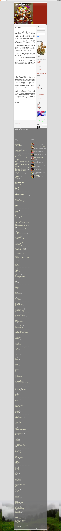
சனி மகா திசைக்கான (17, 328)
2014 (38, 85)
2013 (38, 86)
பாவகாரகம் (16, 438)
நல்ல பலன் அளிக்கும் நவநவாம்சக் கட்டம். (19, 405)
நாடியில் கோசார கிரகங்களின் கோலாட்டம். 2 (19, 418)
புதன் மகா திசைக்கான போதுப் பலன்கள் (19, 452)
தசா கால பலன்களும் (17, 350)
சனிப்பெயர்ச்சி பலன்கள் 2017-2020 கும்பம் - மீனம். (20, 331)
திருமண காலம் (16, 369)
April (38, 105)
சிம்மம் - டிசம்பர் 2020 (17, 336)
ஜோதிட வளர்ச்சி (16, 517)
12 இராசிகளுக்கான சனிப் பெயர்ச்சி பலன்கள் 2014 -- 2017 (21, 150)
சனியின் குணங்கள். (17, 333)
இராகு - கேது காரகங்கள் (17, 232)
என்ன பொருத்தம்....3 (17, 270)
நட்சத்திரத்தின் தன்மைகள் (17, 399)
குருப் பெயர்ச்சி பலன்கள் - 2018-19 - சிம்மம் (19, 308)
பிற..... (15, 446)
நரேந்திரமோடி (16, 404)
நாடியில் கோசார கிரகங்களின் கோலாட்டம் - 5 (19, 416)
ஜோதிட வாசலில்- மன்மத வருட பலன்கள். (19, 518)
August (39, 101)
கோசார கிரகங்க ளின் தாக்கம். (18, 319)
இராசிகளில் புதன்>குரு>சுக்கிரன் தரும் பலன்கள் (20, 242)
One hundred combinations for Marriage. (19, 194)
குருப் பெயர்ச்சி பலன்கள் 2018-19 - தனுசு (19, 314)
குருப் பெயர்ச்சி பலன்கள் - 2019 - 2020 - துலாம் (20, 311)
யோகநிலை (16, 483)
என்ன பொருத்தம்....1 (17, 268)
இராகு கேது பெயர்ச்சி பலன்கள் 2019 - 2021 (19, 238)
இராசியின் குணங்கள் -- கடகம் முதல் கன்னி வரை (20, 248)
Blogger (37, 528)
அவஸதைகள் (16, 211)
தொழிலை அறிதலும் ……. (17, 394)
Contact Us (38, 63)
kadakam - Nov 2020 (17, 187)
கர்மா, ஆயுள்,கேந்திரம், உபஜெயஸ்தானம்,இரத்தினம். (41, 94)
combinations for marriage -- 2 (18, 183)
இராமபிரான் (16, 250)
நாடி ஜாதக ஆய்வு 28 (17, 410)
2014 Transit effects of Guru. (18, 168)
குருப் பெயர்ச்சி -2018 (17, 303)
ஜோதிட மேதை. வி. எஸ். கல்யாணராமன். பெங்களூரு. (20, 515)
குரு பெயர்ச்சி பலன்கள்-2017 (18, 302)
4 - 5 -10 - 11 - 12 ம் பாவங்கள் (18, 176)
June (38, 103)
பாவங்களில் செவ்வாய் (17, 440)
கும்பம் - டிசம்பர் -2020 (17, 298)
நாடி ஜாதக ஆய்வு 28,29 (36, 175)
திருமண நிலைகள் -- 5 (17, 374)
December (39, 87)
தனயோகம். (16, 357)
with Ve (15, 206)
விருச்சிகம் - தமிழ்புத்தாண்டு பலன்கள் (19, 502)
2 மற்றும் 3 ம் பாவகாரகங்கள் (18, 155)
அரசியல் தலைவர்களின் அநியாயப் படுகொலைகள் (20, 209)
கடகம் (15, 275)
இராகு (15, 231)
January (39, 107)
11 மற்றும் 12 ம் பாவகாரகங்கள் (18, 149)
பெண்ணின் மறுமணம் (17, 458)
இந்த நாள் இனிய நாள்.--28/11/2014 (18, 221)
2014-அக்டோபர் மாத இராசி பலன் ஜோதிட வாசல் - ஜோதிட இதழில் (21, 169)
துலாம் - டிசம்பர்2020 (17, 387)
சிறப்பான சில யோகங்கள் (17, 339)
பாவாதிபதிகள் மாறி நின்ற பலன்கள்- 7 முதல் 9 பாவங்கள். (20, 445)
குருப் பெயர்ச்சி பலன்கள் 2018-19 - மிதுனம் (19, 315)
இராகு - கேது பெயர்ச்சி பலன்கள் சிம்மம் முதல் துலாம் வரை (21, 233)
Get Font (38, 60)
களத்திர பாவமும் (16, 282)
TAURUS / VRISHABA (17, 198)
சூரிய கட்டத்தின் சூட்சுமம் (17, 343)
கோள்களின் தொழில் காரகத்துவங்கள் (19, 321)
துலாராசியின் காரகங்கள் (17, 390)
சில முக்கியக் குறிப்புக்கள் (17, 337)
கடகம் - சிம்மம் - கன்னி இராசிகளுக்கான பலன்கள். (20, 276)
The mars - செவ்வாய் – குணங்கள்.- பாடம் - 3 (19, 200)
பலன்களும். (16, 435)
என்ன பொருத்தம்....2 (17, 269)
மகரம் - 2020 (16, 461)
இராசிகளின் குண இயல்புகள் (18, 243)
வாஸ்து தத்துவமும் (17, 496)
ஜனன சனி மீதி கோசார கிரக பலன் (18, 507)
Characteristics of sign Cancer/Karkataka (19, 181)
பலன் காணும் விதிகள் (17, 434)
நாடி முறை (35, 168)
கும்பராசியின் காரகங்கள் (17, 299)
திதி (15, 363)
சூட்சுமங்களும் (16, 342)
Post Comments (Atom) (20, 123)
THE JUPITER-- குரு (17, 199)
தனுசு (15, 358)
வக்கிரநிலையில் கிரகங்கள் (17, 490)
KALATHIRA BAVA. (17, 188)
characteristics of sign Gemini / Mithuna (19, 182)
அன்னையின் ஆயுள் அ (17, 215)
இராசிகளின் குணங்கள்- (17, 244)
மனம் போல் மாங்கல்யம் (17, 466)
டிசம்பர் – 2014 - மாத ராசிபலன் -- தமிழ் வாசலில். (20, 347)
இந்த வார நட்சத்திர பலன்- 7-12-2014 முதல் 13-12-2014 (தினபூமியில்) (22, 222)
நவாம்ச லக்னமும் (16, 407)
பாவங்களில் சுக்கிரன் (17, 439)
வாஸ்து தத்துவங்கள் (17, 495)
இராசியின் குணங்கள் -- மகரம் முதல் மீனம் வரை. (20, 249)
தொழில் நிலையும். (16, 395)
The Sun (16, 204)
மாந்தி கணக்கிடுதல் (17, 469)
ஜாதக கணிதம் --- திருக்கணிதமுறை (18, 510)
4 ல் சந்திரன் (16, 177)
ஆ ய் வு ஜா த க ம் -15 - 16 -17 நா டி (18, 216)
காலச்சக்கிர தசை (17, 287)
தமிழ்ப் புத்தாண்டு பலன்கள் (17, 354)
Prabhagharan (26, 528)
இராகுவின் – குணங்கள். (17, 239)
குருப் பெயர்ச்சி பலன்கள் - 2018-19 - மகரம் (19, 309)
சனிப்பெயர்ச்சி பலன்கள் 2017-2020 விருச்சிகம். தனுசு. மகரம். (21, 332)
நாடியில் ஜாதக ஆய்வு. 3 (17, 421)
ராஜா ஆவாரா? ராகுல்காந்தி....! (18, 486)
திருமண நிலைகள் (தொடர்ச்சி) (18, 375)
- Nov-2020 (16, 140)
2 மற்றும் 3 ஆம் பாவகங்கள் (17, 154)
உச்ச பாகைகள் (16, 260)
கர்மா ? (15, 281)
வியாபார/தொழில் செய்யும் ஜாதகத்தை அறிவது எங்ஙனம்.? (21, 500)
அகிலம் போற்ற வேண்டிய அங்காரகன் (18, 207)
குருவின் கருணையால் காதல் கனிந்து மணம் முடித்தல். (20, 316)
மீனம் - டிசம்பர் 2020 (17, 473)
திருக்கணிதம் (16, 364)
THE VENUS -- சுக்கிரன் (17, 205)
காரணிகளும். (16, 286)
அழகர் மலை (16, 212)
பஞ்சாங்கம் (16, 427)
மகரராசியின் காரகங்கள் (17, 462)
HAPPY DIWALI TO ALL (40, 98)
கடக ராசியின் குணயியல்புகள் (18, 274)
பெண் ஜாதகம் (16, 456)
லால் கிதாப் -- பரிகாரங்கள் (17, 489)
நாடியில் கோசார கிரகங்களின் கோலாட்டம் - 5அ (19, 417)
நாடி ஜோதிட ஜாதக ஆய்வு (17, 411)
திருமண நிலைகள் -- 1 (17, 371)
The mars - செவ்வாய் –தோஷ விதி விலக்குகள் (20, 201)
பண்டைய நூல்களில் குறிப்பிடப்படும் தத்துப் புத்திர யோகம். (20, 429)
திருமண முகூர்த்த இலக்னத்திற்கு (18, 376)
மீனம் (15, 472)
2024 (38, 76)
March (39, 106)
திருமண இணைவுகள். (17, 368)
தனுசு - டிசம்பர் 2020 (17, 359)
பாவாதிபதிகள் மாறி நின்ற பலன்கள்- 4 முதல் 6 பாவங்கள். (20, 444)
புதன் (15, 449)
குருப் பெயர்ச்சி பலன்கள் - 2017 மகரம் (19, 304)
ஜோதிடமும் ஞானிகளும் (17, 522)
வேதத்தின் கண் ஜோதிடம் (17, 506)
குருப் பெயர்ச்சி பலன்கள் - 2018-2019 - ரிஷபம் (19, 310)
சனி (15, 326)
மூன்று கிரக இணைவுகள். (17, 480)
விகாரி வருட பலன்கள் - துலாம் (18, 497)
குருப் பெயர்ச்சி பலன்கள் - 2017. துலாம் (19, 305)
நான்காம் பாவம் (16, 424)
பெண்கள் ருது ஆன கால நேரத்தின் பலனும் (19, 457)
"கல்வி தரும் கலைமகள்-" (17, 144)
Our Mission (38, 62)
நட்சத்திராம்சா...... (17, 400)
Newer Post (16, 121)
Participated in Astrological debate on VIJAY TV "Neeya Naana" (22, 195)
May (38, 104)
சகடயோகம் (16, 322)
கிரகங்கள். (16, 292)
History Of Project (39, 61)
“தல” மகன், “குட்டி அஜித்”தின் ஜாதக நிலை (41, 73)
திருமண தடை (16, 370)
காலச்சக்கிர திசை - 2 (17, 288)
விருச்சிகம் (16, 501)
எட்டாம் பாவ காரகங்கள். (17, 265)
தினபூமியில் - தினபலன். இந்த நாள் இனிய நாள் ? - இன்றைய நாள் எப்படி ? (22, 382)
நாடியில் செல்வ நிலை (17, 412)
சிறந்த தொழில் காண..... (40, 95)
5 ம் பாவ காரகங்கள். (17, 178)
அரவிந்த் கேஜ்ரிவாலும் (17, 210)
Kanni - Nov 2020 (17, 189)
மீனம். (15, 474)
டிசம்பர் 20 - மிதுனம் (17, 348)
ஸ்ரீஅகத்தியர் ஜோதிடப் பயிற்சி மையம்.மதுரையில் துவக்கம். (21, 525)
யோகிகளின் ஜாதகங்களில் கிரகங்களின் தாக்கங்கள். (20, 484)
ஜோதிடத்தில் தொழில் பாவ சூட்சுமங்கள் (19, 521)
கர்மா (15, 280)
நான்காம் (16, 423)
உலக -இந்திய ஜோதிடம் (17, 263)
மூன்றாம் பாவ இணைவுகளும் (18, 479)
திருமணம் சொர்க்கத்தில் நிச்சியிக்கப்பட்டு (19, 381)
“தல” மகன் (16, 146)
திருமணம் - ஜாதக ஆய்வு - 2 (18, 380)
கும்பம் (15, 297)
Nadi (15, 193)
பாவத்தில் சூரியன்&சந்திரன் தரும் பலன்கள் (19, 441)
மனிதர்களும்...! (16, 467)
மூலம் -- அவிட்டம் (16, 478)
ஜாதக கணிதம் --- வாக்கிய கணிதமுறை (19, 511)
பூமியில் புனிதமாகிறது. (17, 455)
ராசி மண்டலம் (16, 485)
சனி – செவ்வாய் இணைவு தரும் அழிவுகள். (19, 327)
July (38, 102)
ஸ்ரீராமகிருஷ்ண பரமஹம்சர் (17, 526)
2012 (38, 108)
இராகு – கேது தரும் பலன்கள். (18, 236)
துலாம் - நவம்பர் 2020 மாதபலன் (18, 388)
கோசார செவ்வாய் (16, 320)
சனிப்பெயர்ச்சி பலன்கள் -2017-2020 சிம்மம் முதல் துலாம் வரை (21, 330)
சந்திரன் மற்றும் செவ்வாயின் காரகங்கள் (19, 325)
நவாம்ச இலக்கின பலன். (17, 406)
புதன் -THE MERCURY (17, 450)
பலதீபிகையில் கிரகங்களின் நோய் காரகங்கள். (19, 433)
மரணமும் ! (16, 463)
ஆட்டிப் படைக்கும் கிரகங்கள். (18, 218)
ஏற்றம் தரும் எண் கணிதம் (17, 271)
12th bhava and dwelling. (17, 151)
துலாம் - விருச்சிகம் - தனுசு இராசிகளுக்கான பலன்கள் (20, 389)
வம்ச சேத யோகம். (17, 491)
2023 (38, 77)
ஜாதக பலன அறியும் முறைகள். (18, 512)
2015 (38, 84)
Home (25, 121)
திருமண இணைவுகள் (17, 365)
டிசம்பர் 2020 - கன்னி (17, 349)
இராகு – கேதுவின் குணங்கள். (18, 237)
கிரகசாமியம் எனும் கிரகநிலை (18, 293)
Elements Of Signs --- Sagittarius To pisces (19, 184)
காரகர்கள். (16, 285)
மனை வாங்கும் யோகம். (17, 468)
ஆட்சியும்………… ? (17, 217)
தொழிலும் (16, 393)
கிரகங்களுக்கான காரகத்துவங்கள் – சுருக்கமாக (20, 291)
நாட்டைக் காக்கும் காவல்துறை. (18, 422)
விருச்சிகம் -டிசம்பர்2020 (17, 503)
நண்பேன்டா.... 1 (16, 401)
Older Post (33, 121)
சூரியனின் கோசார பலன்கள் (18, 344)
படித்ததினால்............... (17, 428)
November (39, 88)
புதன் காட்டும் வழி (16, 451)
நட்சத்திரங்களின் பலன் (17, 398)
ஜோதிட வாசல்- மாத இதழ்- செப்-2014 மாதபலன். (20, 520)
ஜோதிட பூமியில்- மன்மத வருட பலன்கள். (19, 516)
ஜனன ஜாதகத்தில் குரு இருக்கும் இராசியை (19, 508)
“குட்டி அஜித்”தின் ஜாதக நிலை (18, 145)
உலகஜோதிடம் (16, 264)
